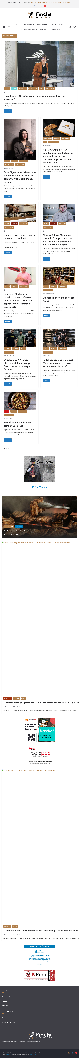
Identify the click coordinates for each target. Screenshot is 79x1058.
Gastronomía (29, 24)
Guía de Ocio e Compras (28, 29)
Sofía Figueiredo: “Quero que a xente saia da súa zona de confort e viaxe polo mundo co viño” (20, 177)
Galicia (14, 88)
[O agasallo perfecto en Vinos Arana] (59, 276)
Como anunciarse (7, 997)
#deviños (7, 88)
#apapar (7, 411)
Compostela (55, 29)
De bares (14, 223)
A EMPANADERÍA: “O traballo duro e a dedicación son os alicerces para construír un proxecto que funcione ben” (58, 156)
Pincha (18, 534)
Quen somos (5, 1018)
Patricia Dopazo (50, 88)
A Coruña (43, 29)
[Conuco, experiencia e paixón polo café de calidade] (20, 213)
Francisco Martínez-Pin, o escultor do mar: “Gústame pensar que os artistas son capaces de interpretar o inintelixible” (18, 300)
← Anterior (6, 448)
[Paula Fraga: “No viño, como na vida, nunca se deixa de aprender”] (39, 64)
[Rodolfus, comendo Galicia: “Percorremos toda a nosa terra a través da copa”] (59, 338)
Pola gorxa (18, 526)
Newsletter (5, 1005)
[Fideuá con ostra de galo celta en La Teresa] (20, 401)
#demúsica (7, 348)
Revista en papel (57, 24)
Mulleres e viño (32, 88)
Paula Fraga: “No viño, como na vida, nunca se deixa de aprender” (34, 97)
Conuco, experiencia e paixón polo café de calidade (20, 236)
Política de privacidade (8, 1022)
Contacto (4, 1001)
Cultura (17, 24)
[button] (64, 24)
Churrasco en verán (14, 530)
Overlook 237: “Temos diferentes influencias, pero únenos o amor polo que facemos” (18, 364)
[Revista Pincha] (4, 27)
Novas (41, 88)
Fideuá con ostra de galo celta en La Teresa (17, 424)
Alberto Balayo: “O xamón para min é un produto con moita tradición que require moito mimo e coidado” (57, 239)
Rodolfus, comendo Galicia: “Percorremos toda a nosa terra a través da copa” (58, 363)
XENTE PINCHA (42, 24)
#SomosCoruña (47, 138)
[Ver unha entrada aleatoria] (74, 27)
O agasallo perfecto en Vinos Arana (58, 299)
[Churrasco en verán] (39, 497)
